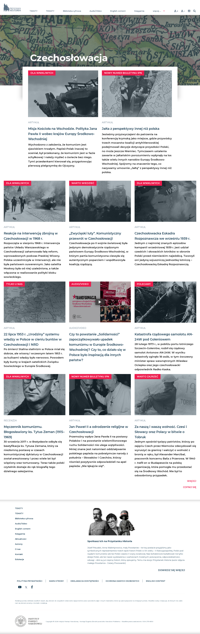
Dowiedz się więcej (171, 570)
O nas (18, 549)
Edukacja (19, 559)
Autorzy (18, 544)
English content (118, 11)
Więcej (191, 481)
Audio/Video (96, 11)
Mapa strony (56, 581)
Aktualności (20, 539)
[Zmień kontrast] (189, 11)
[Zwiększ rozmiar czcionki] (176, 11)
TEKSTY (33, 11)
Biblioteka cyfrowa (72, 11)
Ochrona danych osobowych (122, 581)
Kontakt (19, 554)
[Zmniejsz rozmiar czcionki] (183, 11)
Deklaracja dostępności (85, 581)
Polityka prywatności (29, 581)
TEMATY (50, 11)
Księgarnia (139, 11)
